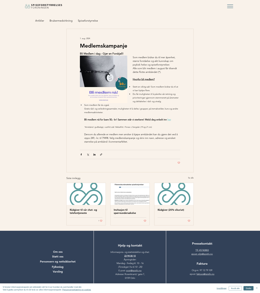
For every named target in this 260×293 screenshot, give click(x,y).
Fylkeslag (58, 266)
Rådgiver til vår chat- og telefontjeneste (83, 211)
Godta (248, 288)
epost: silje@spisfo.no (202, 254)
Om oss (58, 251)
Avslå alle (235, 288)
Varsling (58, 271)
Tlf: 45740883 (202, 250)
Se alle (191, 178)
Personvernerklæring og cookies (76, 289)
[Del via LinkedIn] (94, 154)
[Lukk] (256, 288)
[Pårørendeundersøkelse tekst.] (130, 194)
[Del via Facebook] (81, 154)
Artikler (39, 20)
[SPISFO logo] (174, 194)
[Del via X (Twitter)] (88, 154)
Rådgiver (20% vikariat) (171, 209)
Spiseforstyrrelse (88, 20)
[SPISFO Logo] (86, 194)
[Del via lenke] (101, 154)
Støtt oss (57, 256)
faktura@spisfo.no (205, 274)
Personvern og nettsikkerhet (58, 261)
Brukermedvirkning (61, 20)
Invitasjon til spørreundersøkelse (125, 211)
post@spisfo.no (134, 270)
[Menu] (230, 6)
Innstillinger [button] (222, 288)
